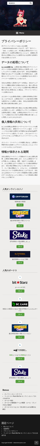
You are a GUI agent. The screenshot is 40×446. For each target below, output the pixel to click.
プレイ (20, 205)
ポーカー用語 (9, 400)
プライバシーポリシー (10, 431)
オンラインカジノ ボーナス (13, 394)
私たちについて (8, 427)
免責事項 (6, 429)
